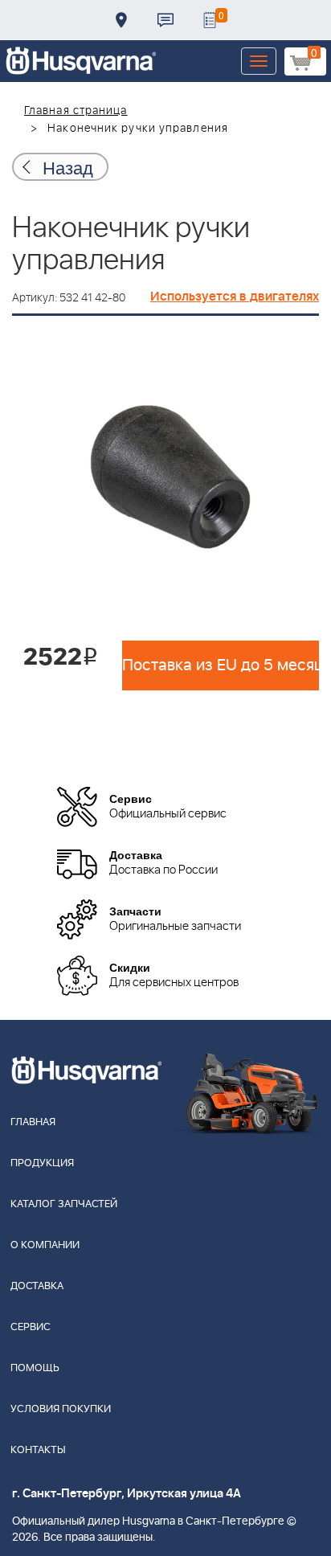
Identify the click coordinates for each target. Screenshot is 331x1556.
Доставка (121, 20)
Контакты (165, 20)
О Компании (45, 1245)
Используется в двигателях (234, 296)
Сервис (30, 1327)
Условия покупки (60, 1409)
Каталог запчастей (63, 1204)
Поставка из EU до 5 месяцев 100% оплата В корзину (220, 665)
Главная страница (76, 111)
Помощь (34, 1368)
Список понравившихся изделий (210, 20)
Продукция (42, 1163)
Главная (32, 1122)
